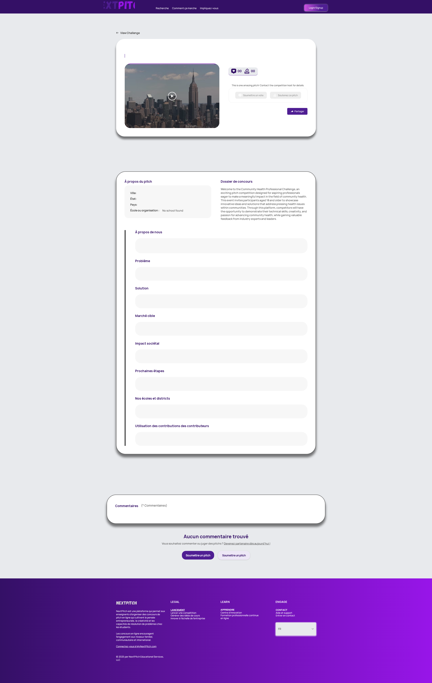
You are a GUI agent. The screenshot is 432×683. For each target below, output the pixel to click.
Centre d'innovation (231, 612)
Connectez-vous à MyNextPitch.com (136, 646)
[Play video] (172, 96)
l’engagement (123, 636)
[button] (178, 609)
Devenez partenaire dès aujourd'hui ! (247, 543)
